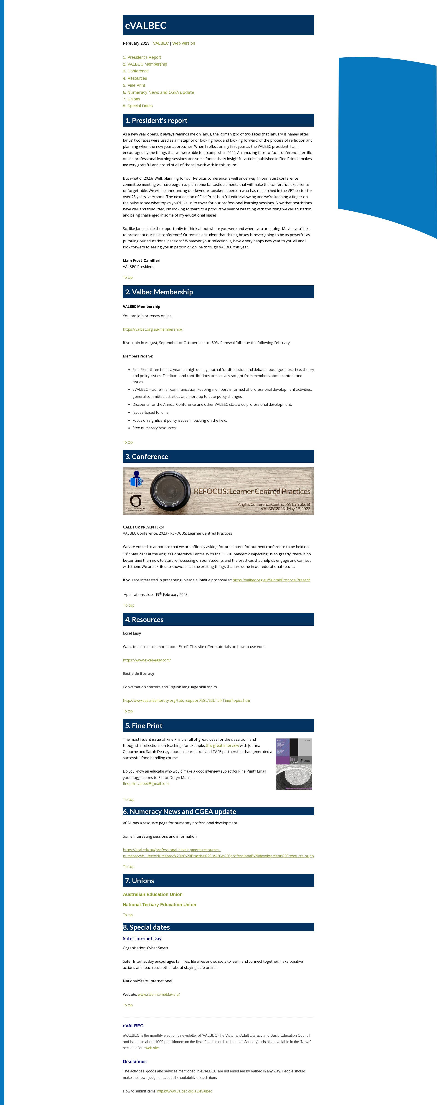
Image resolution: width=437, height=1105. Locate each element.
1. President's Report (142, 57)
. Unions (132, 99)
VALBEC (161, 43)
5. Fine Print (134, 85)
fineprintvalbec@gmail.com (146, 783)
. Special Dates (139, 106)
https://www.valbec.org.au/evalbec (184, 1091)
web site (152, 1048)
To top (129, 605)
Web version (183, 43)
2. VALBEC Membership (145, 64)
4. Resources (135, 78)
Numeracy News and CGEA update (160, 92)
